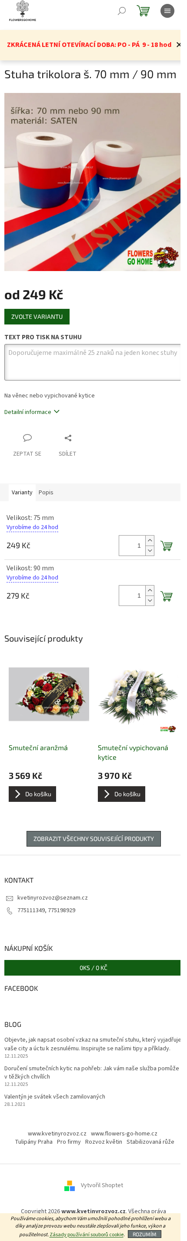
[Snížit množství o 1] (149, 551)
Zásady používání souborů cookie (87, 1234)
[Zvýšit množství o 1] (149, 541)
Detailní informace (27, 412)
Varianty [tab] (22, 492)
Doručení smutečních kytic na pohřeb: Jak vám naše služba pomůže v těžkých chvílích (91, 1073)
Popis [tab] (46, 492)
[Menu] (167, 11)
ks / (93, 967)
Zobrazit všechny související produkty (93, 838)
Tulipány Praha (34, 1142)
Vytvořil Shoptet (102, 1185)
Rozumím (145, 1234)
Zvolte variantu (37, 316)
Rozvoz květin (103, 1142)
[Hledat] (121, 11)
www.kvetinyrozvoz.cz (57, 1133)
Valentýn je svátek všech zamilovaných (54, 1097)
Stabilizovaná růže (150, 1142)
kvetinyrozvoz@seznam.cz (52, 898)
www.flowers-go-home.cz (124, 1133)
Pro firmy (69, 1142)
